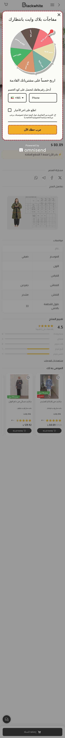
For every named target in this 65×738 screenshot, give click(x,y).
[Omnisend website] (32, 148)
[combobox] (17, 97)
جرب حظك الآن (32, 129)
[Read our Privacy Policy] (55, 115)
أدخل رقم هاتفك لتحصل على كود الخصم (29, 89)
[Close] (59, 15)
